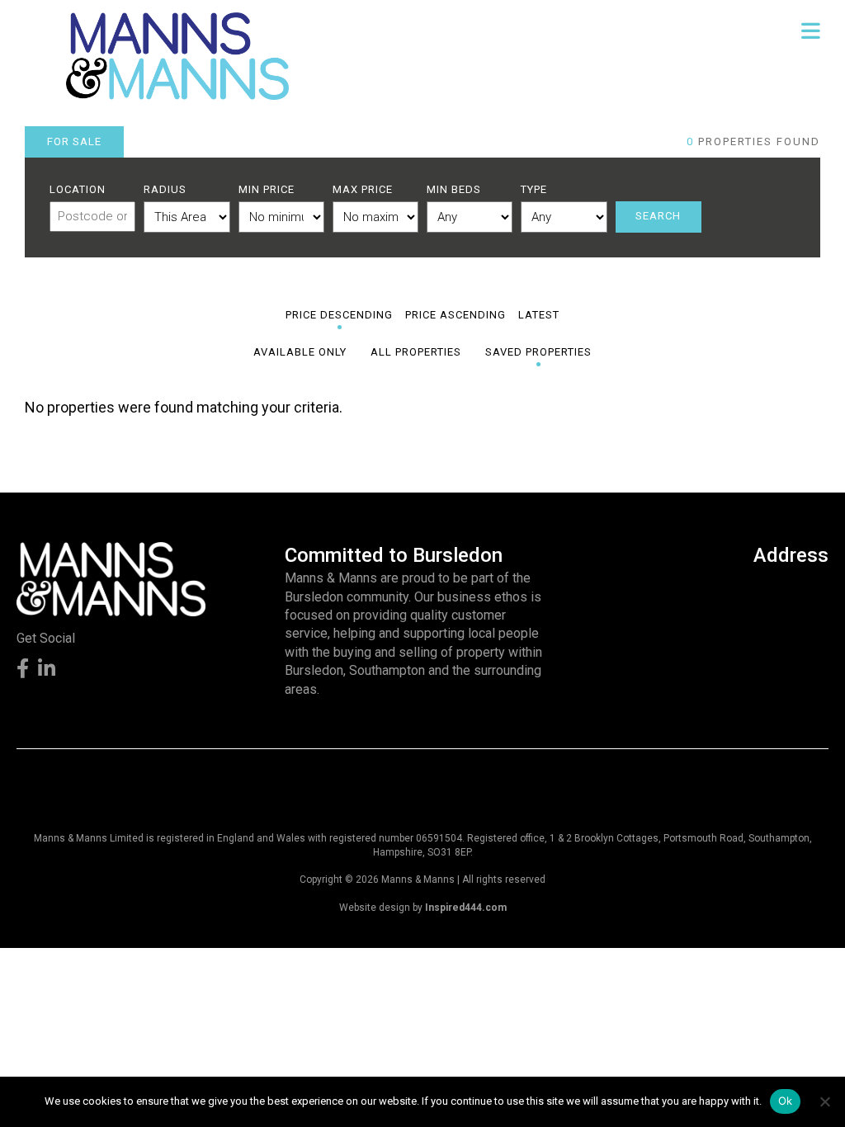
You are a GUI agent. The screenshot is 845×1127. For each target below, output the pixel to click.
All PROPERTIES (416, 352)
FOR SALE (74, 141)
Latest (538, 315)
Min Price (266, 189)
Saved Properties (538, 352)
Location (78, 189)
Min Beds (454, 189)
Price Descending (339, 315)
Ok (785, 1100)
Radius (165, 189)
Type (534, 189)
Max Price (363, 189)
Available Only (300, 352)
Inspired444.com (466, 907)
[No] (824, 1101)
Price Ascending (455, 315)
